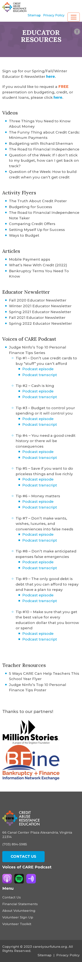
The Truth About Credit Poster (38, 201)
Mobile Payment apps (29, 259)
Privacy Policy (53, 15)
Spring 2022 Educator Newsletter (40, 323)
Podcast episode (38, 369)
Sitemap (34, 15)
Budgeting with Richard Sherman (41, 143)
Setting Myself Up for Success (37, 230)
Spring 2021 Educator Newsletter (40, 312)
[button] (77, 32)
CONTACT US (23, 856)
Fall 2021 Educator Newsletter (37, 317)
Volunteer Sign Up (17, 917)
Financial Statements (20, 904)
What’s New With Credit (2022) (38, 265)
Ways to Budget (24, 235)
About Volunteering (18, 911)
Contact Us (11, 897)
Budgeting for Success (30, 207)
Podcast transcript (39, 375)
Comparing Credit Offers (32, 224)
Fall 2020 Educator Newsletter (37, 300)
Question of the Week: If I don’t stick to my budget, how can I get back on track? (44, 160)
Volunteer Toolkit (16, 924)
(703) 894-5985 (14, 844)
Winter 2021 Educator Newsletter (40, 306)
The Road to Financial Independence (44, 149)
